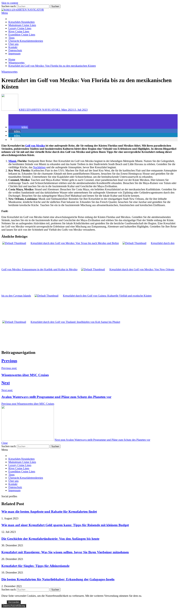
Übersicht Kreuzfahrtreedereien (25, 40)
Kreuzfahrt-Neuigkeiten (21, 21)
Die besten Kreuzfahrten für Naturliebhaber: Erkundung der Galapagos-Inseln (57, 579)
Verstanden (13, 602)
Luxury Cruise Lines (19, 28)
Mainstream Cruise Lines (22, 25)
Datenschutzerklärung (14, 605)
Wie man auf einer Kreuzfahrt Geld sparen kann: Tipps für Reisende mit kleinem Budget (65, 525)
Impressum (14, 53)
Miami (12, 161)
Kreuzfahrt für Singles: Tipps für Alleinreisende (35, 566)
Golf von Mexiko (35, 145)
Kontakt (12, 47)
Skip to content (9, 2)
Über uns (13, 44)
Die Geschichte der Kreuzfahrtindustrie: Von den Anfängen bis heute (50, 539)
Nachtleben (39, 167)
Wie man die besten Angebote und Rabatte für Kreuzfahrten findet (49, 511)
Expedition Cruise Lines (21, 34)
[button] (18, 127)
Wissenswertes (9, 71)
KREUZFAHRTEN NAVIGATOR (39, 109)
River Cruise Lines (18, 31)
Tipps (11, 37)
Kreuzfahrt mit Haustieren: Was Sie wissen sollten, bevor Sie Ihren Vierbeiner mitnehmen (65, 552)
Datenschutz (15, 50)
